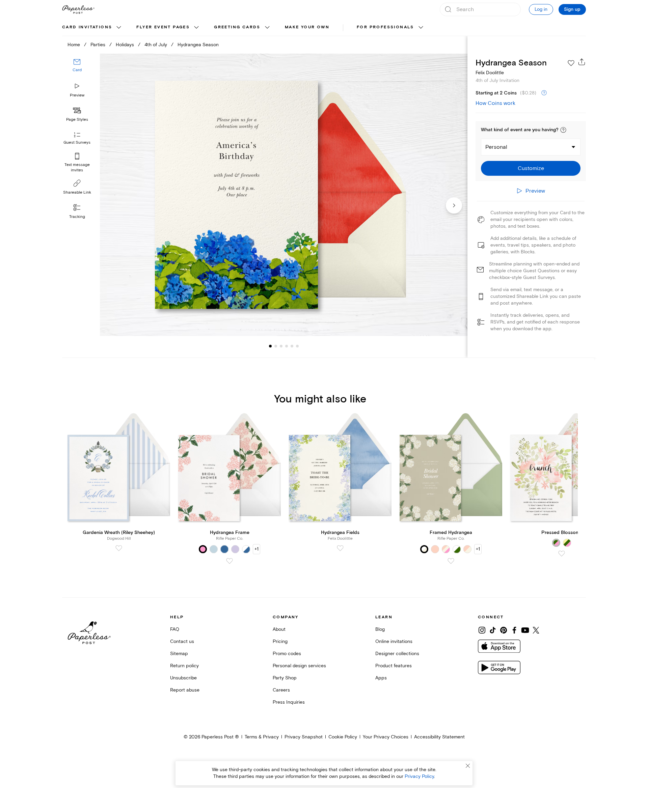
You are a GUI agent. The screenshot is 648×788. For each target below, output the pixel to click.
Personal (496, 147)
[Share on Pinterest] (504, 630)
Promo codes (287, 653)
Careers (281, 690)
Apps (381, 678)
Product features (393, 666)
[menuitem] (92, 28)
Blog (380, 629)
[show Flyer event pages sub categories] (196, 27)
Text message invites (77, 167)
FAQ (174, 629)
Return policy (184, 666)
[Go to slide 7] (297, 346)
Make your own (307, 27)
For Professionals (385, 27)
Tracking (77, 216)
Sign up (572, 9)
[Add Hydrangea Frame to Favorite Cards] (229, 561)
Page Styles (77, 119)
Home (74, 45)
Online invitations (393, 641)
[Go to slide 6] (292, 346)
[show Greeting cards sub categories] (267, 27)
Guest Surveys (76, 142)
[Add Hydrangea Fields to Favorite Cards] (340, 548)
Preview (77, 95)
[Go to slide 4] (281, 346)
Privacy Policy (419, 776)
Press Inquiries (289, 702)
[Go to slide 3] (275, 346)
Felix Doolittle (490, 73)
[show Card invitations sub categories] (119, 27)
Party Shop (285, 678)
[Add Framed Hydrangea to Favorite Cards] (451, 561)
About (279, 629)
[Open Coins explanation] (544, 93)
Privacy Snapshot (304, 737)
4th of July (155, 45)
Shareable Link (77, 192)
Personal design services (299, 666)
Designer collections (397, 653)
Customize (531, 168)
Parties (97, 45)
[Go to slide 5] (286, 346)
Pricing (280, 641)
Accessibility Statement (439, 737)
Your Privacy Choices (385, 737)
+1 (256, 549)
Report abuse (184, 690)
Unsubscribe (183, 678)
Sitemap (179, 653)
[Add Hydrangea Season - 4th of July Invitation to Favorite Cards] (571, 63)
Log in (541, 9)
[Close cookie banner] (468, 766)
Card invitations (87, 27)
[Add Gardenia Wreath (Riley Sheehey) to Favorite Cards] (119, 548)
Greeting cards (237, 27)
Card (77, 70)
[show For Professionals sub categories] (421, 27)
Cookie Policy (342, 737)
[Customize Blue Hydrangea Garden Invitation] (283, 195)
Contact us (182, 641)
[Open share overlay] (582, 62)
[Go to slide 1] (270, 346)
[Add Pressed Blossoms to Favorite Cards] (562, 554)
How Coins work (495, 103)
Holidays (125, 45)
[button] (563, 129)
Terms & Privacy (262, 737)
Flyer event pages (163, 27)
